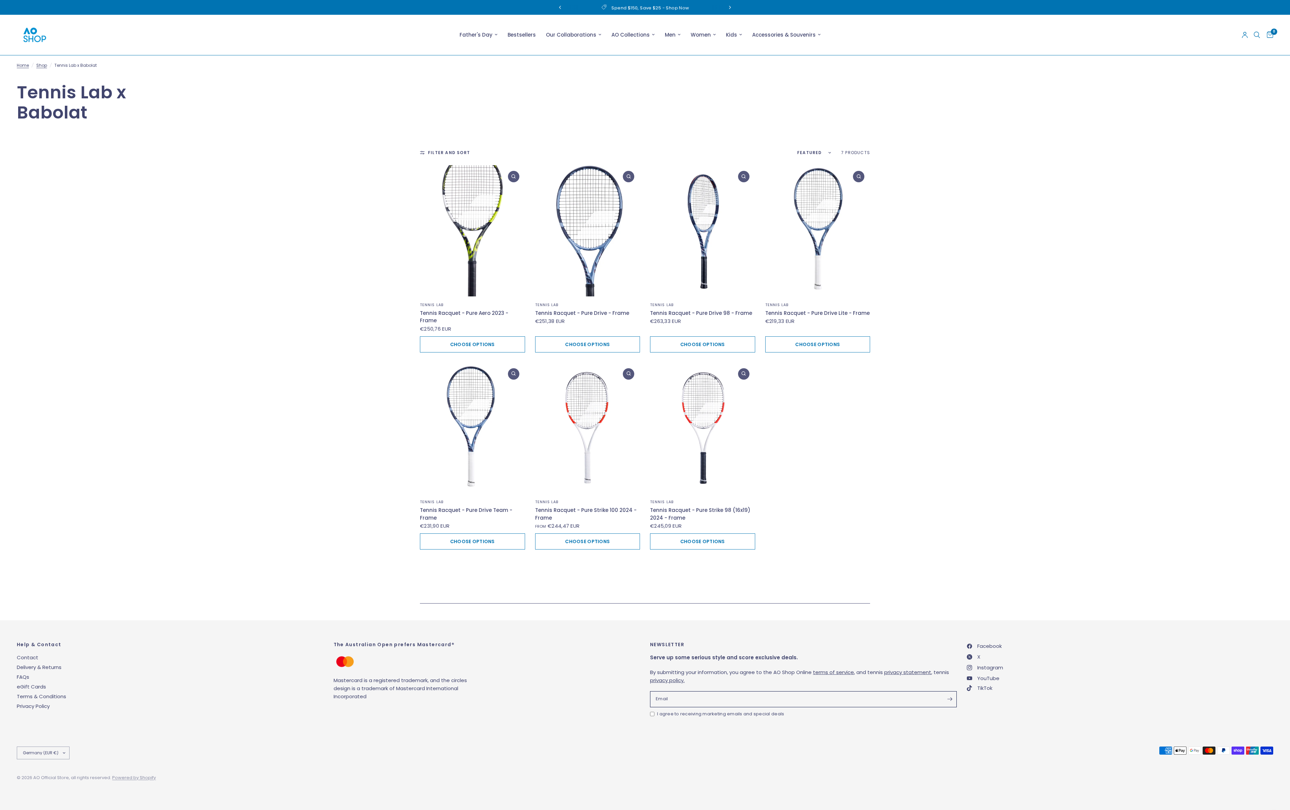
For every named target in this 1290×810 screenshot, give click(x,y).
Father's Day (476, 34)
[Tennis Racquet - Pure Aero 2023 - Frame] (472, 230)
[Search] (1256, 35)
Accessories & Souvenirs (784, 34)
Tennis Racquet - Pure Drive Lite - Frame (817, 313)
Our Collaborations (571, 34)
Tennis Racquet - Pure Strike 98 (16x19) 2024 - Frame (700, 514)
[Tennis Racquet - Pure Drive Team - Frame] (472, 428)
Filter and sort (449, 152)
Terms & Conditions (41, 696)
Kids (731, 34)
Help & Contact (39, 644)
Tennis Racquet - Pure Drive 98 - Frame (701, 313)
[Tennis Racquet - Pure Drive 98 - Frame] (702, 230)
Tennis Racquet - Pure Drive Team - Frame (466, 514)
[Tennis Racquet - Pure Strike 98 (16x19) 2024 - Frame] (702, 428)
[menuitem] (479, 35)
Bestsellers (522, 34)
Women (701, 34)
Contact (27, 657)
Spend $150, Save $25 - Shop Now (650, 8)
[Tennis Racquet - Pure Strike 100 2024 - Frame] (587, 428)
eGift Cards (31, 686)
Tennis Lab (431, 304)
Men (670, 34)
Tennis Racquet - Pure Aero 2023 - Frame (464, 316)
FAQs (23, 676)
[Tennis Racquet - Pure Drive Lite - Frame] (817, 230)
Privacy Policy (33, 706)
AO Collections (630, 34)
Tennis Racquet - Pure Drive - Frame (582, 313)
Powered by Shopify (134, 777)
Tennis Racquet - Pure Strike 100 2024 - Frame (586, 514)
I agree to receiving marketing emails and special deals (720, 714)
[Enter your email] (950, 699)
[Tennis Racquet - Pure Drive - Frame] (587, 230)
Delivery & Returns (39, 667)
